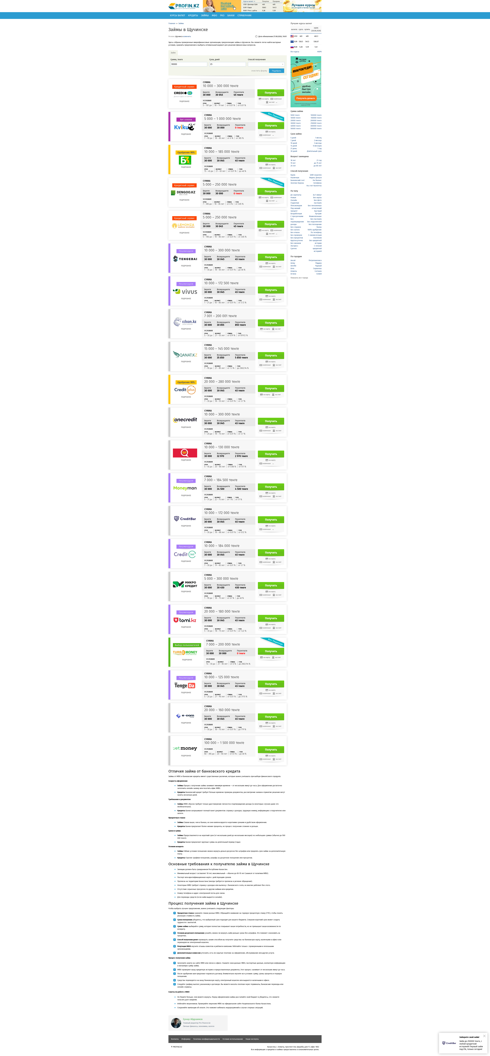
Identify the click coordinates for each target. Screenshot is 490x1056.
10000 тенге (296, 118)
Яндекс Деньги (315, 178)
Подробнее (184, 101)
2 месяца (318, 140)
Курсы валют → (249, 1)
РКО (222, 15)
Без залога (295, 230)
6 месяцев (317, 146)
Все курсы (295, 52)
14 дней (294, 146)
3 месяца (318, 143)
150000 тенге (316, 118)
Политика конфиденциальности (206, 1039)
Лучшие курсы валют (301, 23)
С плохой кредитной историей (317, 248)
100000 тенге (316, 115)
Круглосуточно (297, 240)
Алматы (294, 271)
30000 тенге (296, 123)
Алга (292, 268)
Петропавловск (315, 260)
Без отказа (295, 232)
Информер (185, 1039)
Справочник (244, 15)
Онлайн (294, 200)
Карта (293, 175)
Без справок (296, 227)
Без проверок (296, 235)
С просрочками (297, 216)
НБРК (319, 52)
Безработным (296, 214)
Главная (171, 23)
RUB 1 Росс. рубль (250, 10)
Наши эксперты (252, 1039)
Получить (271, 92)
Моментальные (315, 216)
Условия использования (233, 1039)
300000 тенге (316, 126)
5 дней (293, 138)
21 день (294, 148)
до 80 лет (318, 166)
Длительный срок (314, 151)
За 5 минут (317, 195)
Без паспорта (316, 219)
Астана (293, 274)
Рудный (318, 266)
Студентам (295, 203)
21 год (319, 160)
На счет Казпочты (314, 186)
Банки (230, 15)
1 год (319, 148)
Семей (319, 274)
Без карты (317, 197)
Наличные (295, 178)
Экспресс (294, 246)
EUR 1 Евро (247, 7)
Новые (293, 197)
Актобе (293, 266)
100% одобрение (315, 230)
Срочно (294, 248)
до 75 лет (318, 163)
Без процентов (297, 238)
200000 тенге (316, 120)
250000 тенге (316, 123)
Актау (293, 263)
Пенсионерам (296, 206)
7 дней (293, 140)
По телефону (316, 232)
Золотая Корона (297, 183)
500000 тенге (316, 128)
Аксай (293, 260)
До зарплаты (296, 195)
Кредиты (193, 15)
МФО (214, 15)
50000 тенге (296, 128)
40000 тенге (296, 126)
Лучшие (318, 214)
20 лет (293, 166)
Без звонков (296, 243)
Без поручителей (314, 222)
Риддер (318, 263)
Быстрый (318, 211)
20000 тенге (296, 120)
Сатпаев (318, 271)
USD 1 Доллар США (250, 4)
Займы (205, 15)
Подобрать (276, 71)
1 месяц (318, 138)
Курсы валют (177, 15)
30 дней (294, 151)
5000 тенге (295, 115)
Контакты (175, 1039)
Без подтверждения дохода (297, 221)
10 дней (294, 143)
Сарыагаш (317, 268)
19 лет (293, 163)
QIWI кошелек (316, 175)
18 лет (293, 160)
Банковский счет (298, 180)
